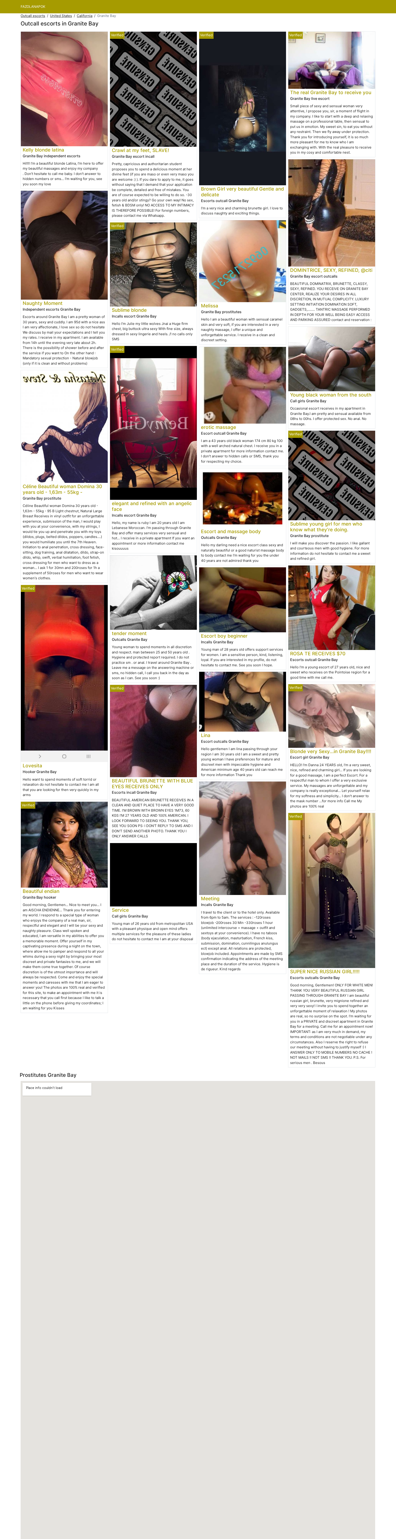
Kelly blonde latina (43, 150)
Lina (205, 735)
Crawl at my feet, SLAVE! (140, 150)
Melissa (209, 306)
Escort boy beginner (224, 636)
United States (61, 16)
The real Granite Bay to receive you (330, 92)
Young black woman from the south (330, 395)
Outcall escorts (33, 16)
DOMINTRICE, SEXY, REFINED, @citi (331, 270)
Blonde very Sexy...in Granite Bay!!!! (330, 751)
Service (120, 910)
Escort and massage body (231, 531)
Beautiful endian (41, 891)
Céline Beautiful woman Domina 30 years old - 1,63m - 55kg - (62, 489)
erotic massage (218, 427)
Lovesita (32, 765)
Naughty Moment (43, 303)
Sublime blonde (129, 310)
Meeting (210, 898)
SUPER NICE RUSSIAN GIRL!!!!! (325, 971)
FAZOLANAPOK (33, 6)
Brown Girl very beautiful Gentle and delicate (242, 191)
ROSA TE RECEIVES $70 (317, 653)
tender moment (129, 633)
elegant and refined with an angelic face (152, 506)
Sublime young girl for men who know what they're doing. (326, 526)
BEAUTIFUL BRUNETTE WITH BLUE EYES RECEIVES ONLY (152, 783)
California (84, 16)
